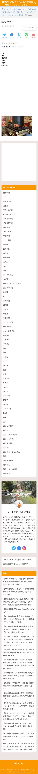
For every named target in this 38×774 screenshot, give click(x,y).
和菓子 (5, 383)
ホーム (6, 9)
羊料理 (5, 244)
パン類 (5, 404)
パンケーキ (7, 409)
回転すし (6, 249)
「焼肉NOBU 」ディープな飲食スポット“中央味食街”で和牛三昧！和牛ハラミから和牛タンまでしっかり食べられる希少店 (19, 12)
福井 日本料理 (8, 460)
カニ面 (5, 279)
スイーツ (6, 396)
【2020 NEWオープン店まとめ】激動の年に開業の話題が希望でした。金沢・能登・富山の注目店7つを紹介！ (18, 581)
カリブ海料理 (8, 288)
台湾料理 (6, 227)
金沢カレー (7, 327)
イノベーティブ (9, 214)
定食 (4, 370)
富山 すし (6, 430)
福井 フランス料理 (10, 469)
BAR (5, 413)
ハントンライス (9, 331)
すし (4, 197)
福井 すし (6, 465)
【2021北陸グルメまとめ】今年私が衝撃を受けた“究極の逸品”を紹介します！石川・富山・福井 (18, 591)
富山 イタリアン (9, 439)
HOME (20, 763)
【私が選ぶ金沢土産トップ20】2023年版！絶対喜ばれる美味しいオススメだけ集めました (19, 696)
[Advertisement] (19, 90)
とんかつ (6, 262)
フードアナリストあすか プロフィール (17, 559)
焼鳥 (4, 352)
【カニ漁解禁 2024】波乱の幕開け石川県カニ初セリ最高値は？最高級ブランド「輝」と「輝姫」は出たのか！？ (18, 629)
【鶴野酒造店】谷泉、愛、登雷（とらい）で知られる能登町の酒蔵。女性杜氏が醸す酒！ (18, 726)
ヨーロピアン (8, 232)
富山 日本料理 (8, 426)
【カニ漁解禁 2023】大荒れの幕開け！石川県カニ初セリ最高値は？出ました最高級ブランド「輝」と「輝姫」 (18, 619)
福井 (4, 456)
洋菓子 (5, 400)
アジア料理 (7, 240)
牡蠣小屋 (6, 318)
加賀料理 (6, 301)
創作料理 (6, 257)
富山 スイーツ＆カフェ (11, 452)
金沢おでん (7, 201)
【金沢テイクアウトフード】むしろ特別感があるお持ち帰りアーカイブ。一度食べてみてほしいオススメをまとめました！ (18, 716)
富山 (4, 422)
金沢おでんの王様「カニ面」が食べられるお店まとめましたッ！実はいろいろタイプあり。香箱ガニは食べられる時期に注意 (18, 746)
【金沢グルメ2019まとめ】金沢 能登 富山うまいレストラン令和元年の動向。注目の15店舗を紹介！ (18, 706)
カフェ (5, 387)
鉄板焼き (6, 335)
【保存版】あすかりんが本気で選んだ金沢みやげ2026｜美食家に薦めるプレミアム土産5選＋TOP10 (18, 652)
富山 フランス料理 (10, 435)
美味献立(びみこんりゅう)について (16, 564)
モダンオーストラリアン (12, 283)
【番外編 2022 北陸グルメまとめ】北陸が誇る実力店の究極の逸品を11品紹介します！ (18, 685)
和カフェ (6, 378)
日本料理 (6, 193)
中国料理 (6, 236)
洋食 (4, 270)
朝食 (4, 374)
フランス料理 (8, 210)
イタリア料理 (8, 223)
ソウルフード (8, 322)
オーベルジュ (8, 275)
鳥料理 (5, 292)
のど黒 (5, 314)
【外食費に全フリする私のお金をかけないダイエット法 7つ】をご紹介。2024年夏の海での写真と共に (18, 675)
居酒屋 (5, 206)
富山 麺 (6, 447)
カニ (4, 266)
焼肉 (4, 348)
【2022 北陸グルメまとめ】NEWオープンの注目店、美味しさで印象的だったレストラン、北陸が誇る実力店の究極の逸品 (18, 602)
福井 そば (6, 473)
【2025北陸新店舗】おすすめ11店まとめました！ (19, 610)
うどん (5, 357)
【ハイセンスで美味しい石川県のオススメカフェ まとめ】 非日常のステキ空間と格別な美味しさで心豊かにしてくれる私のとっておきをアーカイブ (18, 641)
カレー (5, 365)
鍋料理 (5, 305)
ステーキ (6, 339)
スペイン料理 (8, 219)
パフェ (5, 391)
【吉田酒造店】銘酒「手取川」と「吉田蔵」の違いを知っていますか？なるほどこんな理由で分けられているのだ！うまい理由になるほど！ (18, 664)
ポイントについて (17, 46)
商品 (4, 417)
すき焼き (6, 344)
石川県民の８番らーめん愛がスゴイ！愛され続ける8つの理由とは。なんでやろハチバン (18, 736)
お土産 (5, 253)
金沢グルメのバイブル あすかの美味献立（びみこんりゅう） (17, 3)
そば (4, 361)
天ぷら (5, 309)
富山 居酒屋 (7, 443)
